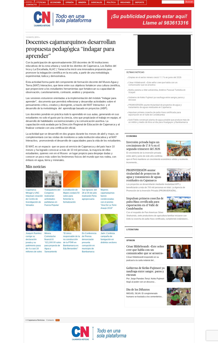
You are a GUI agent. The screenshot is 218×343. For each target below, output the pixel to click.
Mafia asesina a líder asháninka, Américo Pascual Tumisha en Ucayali (156, 91)
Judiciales (96, 2)
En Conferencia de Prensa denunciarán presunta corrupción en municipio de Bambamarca (89, 242)
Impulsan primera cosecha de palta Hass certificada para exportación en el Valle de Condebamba (154, 113)
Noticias (41, 2)
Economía (55, 2)
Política (111, 2)
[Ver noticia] (179, 148)
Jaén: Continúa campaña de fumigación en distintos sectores (109, 238)
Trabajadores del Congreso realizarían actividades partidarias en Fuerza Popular (52, 197)
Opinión (70, 2)
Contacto (31, 5)
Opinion (130, 240)
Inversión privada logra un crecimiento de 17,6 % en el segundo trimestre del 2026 (143, 145)
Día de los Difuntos (138, 289)
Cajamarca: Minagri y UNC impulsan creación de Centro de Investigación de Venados (34, 197)
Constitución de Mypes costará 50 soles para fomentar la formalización (71, 196)
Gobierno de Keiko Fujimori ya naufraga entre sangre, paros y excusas (156, 98)
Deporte (139, 2)
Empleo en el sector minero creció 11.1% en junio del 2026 (154, 77)
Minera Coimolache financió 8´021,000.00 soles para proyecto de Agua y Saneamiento (52, 242)
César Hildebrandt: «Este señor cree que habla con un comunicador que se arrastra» (152, 83)
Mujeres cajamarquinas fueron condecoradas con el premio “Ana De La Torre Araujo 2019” (108, 199)
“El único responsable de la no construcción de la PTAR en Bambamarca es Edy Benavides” (71, 241)
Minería (82, 2)
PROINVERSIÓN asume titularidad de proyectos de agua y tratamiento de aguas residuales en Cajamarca (155, 106)
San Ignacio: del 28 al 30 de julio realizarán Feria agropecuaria (89, 194)
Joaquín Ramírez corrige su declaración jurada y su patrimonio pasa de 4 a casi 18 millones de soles (34, 242)
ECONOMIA (131, 136)
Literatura (132, 229)
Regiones (125, 2)
